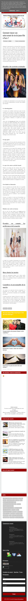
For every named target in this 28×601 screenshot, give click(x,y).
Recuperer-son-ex (7, 511)
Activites (5, 308)
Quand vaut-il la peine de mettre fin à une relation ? (12, 366)
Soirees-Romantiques (17, 515)
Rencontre (19, 511)
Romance (12, 513)
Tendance (12, 517)
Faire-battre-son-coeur (8, 507)
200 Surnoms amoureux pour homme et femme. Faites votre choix (16, 423)
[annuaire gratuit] (6, 568)
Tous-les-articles (19, 517)
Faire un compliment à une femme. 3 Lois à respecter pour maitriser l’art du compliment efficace (16, 441)
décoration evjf (12, 121)
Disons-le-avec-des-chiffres (9, 504)
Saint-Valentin (19, 513)
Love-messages (6, 509)
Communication (10, 500)
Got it (17, 10)
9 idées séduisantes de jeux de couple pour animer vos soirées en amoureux (16, 459)
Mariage (13, 509)
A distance (15, 498)
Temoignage (6, 517)
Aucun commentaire (20, 41)
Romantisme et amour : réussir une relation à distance (13, 349)
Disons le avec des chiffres (9, 502)
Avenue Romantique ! (19, 599)
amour (4, 500)
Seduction (5, 515)
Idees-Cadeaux (18, 507)
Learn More (12, 10)
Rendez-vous (6, 513)
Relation (14, 511)
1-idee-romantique (7, 498)
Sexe (10, 515)
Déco (21, 500)
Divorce (19, 504)
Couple (10, 308)
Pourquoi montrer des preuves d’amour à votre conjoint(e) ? (13, 332)
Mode (17, 509)
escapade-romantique (8, 506)
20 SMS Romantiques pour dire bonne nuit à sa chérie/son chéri (15, 450)
